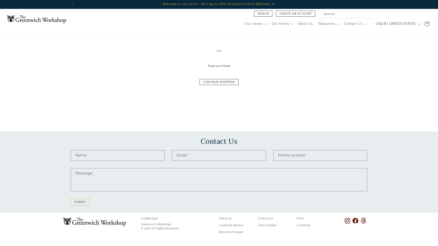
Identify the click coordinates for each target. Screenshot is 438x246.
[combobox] (349, 14)
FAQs (299, 218)
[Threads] (363, 220)
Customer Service (231, 225)
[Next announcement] (366, 4)
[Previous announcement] (72, 4)
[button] (255, 23)
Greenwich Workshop (156, 224)
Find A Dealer (267, 225)
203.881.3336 (149, 218)
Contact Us (265, 218)
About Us (225, 218)
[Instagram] (347, 220)
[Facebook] (355, 220)
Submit (80, 202)
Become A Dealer (231, 232)
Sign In (263, 13)
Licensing (303, 225)
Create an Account (295, 13)
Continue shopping (219, 82)
